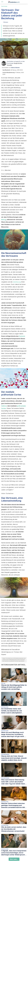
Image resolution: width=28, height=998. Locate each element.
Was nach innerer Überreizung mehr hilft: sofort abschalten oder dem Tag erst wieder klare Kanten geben (13, 782)
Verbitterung (17, 282)
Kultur (3, 683)
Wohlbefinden (5, 754)
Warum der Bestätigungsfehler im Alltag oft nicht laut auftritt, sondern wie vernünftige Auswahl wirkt (14, 687)
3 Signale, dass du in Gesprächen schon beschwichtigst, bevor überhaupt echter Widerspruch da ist (13, 853)
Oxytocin (22, 336)
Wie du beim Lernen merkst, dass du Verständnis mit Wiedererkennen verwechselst (13, 829)
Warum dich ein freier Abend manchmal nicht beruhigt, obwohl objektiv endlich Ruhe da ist (14, 758)
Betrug (3, 219)
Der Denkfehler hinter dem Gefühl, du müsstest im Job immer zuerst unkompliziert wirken (11, 711)
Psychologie (4, 6)
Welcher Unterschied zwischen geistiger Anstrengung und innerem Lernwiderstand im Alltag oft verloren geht (14, 805)
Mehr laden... (14, 859)
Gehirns (4, 406)
